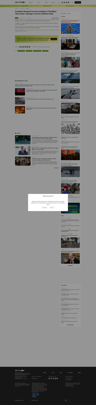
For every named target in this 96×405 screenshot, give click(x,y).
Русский (51, 207)
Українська (45, 207)
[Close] (65, 196)
